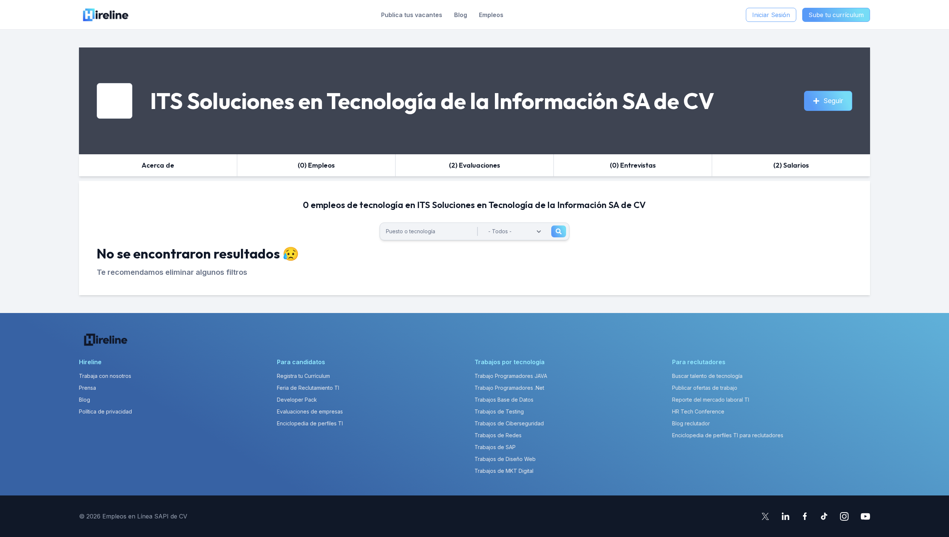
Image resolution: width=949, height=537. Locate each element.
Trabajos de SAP (495, 447)
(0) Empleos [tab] (316, 165)
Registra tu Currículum (303, 376)
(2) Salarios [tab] (791, 165)
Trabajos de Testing (499, 411)
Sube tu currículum (836, 15)
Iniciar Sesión (771, 15)
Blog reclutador (691, 423)
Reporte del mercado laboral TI (710, 399)
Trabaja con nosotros (105, 376)
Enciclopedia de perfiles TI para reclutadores (727, 435)
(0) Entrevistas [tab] (633, 165)
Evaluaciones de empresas (310, 411)
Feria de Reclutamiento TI (308, 388)
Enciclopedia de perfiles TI (310, 423)
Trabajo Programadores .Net (509, 388)
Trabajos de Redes (498, 435)
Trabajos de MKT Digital (503, 471)
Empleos (491, 15)
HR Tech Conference (698, 411)
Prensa (87, 388)
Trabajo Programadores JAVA (510, 376)
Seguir (833, 101)
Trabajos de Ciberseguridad (509, 423)
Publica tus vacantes (411, 15)
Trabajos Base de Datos (503, 399)
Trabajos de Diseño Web (505, 459)
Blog (460, 15)
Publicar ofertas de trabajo (704, 388)
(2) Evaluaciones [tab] (474, 165)
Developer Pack (297, 399)
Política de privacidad (105, 411)
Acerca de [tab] (158, 165)
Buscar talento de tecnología (707, 376)
